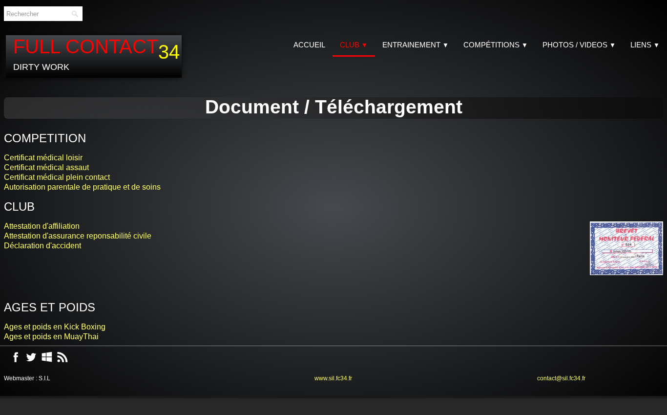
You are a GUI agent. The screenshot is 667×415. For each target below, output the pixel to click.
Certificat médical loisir (43, 157)
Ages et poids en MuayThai (51, 334)
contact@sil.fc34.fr (561, 376)
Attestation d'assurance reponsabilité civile (77, 236)
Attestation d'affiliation (42, 226)
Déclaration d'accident (42, 245)
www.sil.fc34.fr (333, 376)
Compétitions (495, 45)
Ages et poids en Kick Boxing (54, 325)
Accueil (309, 45)
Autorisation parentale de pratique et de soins (82, 187)
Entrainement (415, 45)
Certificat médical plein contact (57, 177)
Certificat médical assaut (46, 167)
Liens (645, 45)
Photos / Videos (579, 45)
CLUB (354, 45)
